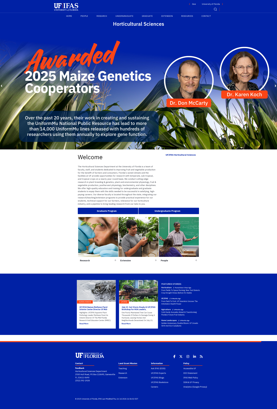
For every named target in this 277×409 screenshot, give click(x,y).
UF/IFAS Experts (158, 373)
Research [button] (85, 260)
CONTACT (206, 16)
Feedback (79, 368)
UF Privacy (194, 382)
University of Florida (211, 4)
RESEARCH (102, 16)
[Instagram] (188, 356)
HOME (69, 16)
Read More (83, 324)
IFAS (100, 399)
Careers (154, 386)
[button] (108, 211)
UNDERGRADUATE (124, 16)
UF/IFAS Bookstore (159, 382)
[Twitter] (181, 356)
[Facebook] (174, 356)
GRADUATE (147, 16)
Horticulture (166, 287)
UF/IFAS (164, 298)
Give (194, 4)
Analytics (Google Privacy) (195, 386)
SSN (185, 382)
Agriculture (166, 309)
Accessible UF (189, 368)
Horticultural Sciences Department (91, 371)
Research (122, 373)
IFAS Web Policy (190, 377)
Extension (122, 377)
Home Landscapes (169, 320)
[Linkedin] (194, 356)
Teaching (122, 368)
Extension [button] (125, 260)
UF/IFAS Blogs (157, 377)
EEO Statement (190, 373)
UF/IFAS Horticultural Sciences (181, 154)
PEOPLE (84, 16)
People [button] (164, 260)
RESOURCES (187, 16)
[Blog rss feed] (201, 356)
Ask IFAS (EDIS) (158, 368)
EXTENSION (167, 16)
